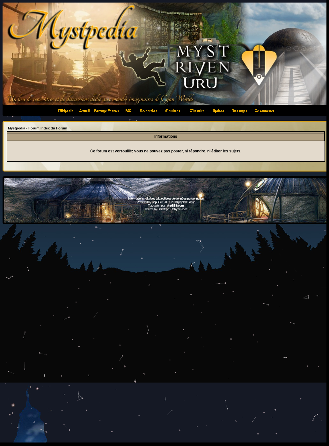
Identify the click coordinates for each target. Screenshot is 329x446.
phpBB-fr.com (175, 205)
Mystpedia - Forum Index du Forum (37, 128)
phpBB (156, 202)
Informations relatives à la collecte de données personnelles (166, 198)
